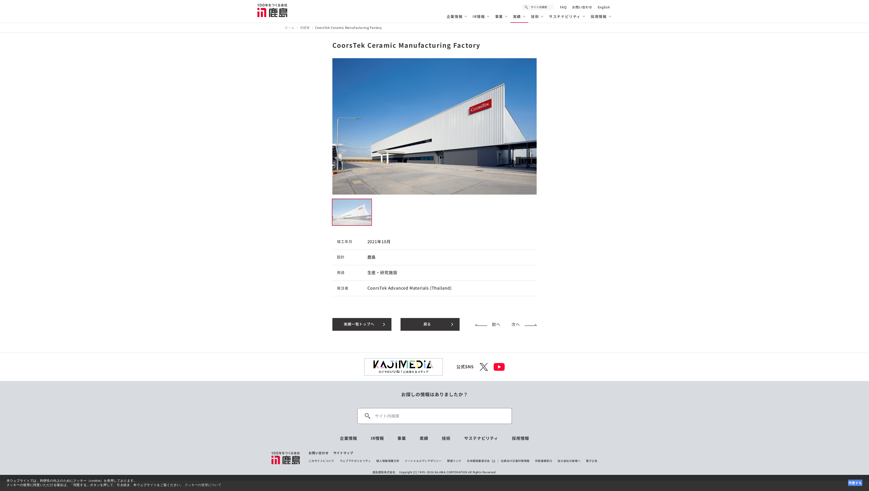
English (604, 7)
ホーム (290, 27)
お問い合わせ (582, 7)
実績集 (305, 27)
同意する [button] (855, 483)
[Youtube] (499, 367)
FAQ (563, 7)
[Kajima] (272, 10)
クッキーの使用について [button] (203, 485)
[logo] (285, 457)
